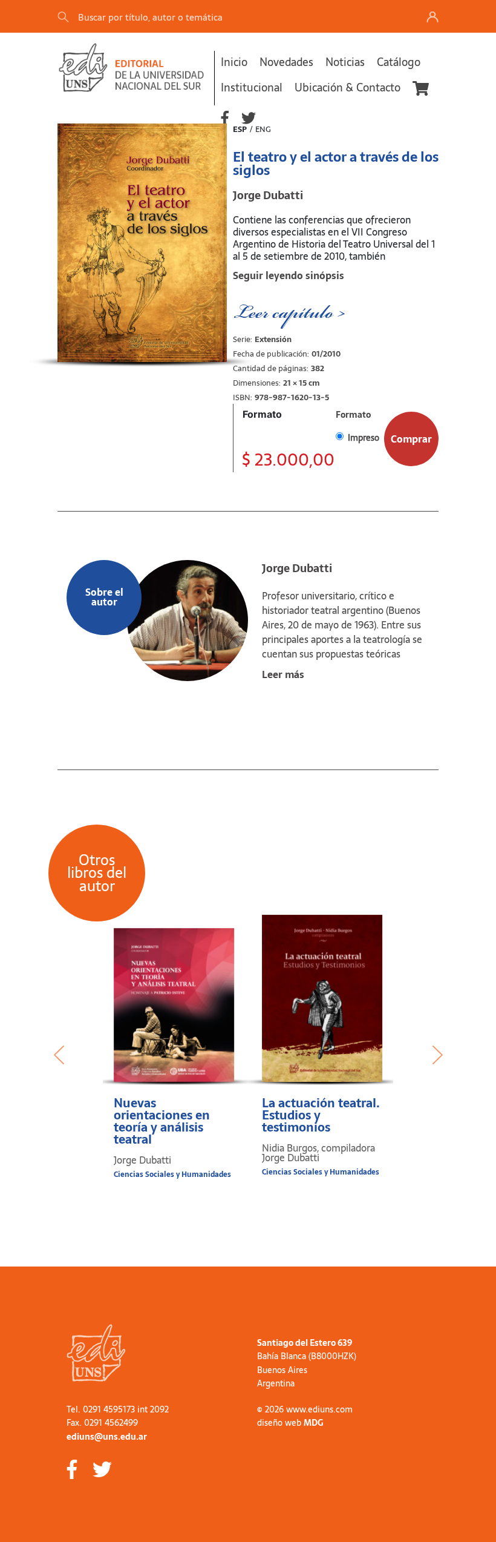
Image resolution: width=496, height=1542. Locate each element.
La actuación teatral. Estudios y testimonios (321, 1115)
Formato (262, 414)
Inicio (234, 62)
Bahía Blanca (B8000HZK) (306, 1356)
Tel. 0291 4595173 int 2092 (118, 1409)
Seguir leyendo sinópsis (288, 275)
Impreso (363, 437)
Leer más (283, 674)
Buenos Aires (282, 1370)
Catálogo (398, 62)
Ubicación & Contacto (347, 87)
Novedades (286, 62)
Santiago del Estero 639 (304, 1342)
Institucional (251, 87)
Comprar (411, 439)
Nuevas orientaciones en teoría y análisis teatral (162, 1121)
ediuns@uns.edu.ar (107, 1436)
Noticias (345, 62)
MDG (313, 1422)
